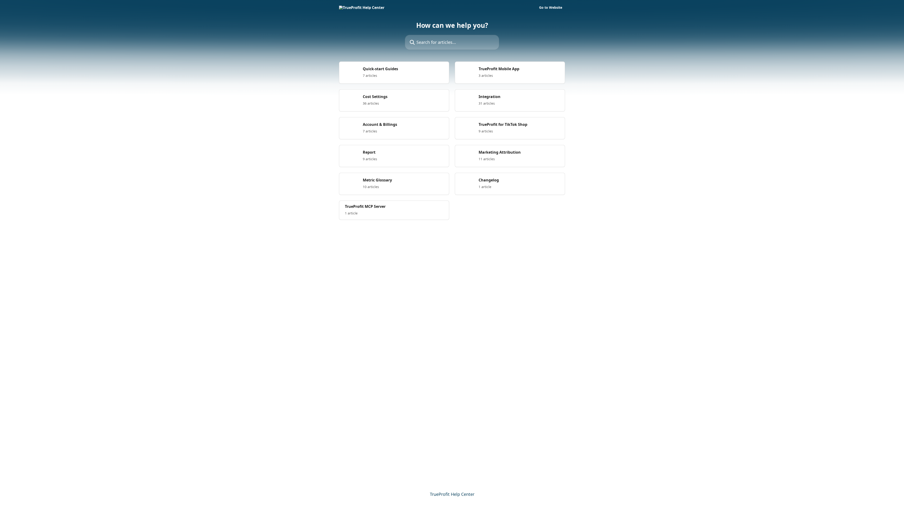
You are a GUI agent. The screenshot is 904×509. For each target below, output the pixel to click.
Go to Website (550, 7)
